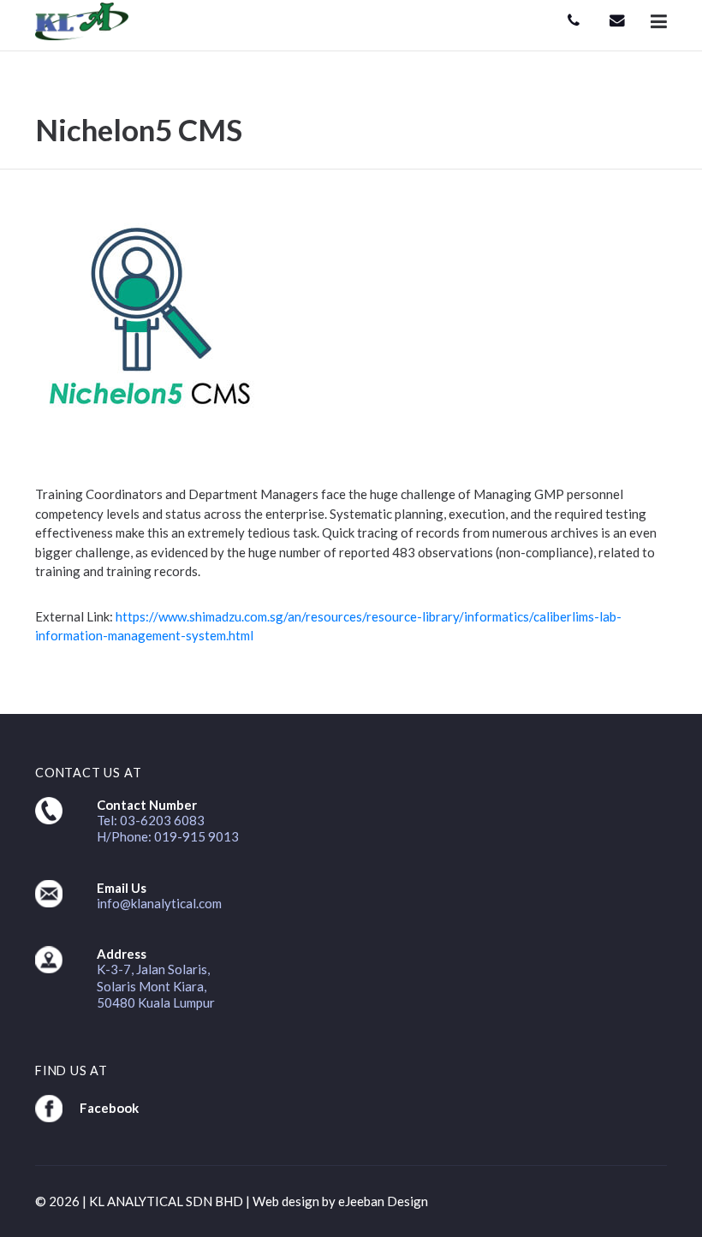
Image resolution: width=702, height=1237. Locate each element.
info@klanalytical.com (159, 903)
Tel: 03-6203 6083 (151, 820)
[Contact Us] (573, 21)
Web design (286, 1201)
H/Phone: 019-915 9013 (168, 836)
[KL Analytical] (81, 20)
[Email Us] (617, 21)
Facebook (109, 1107)
